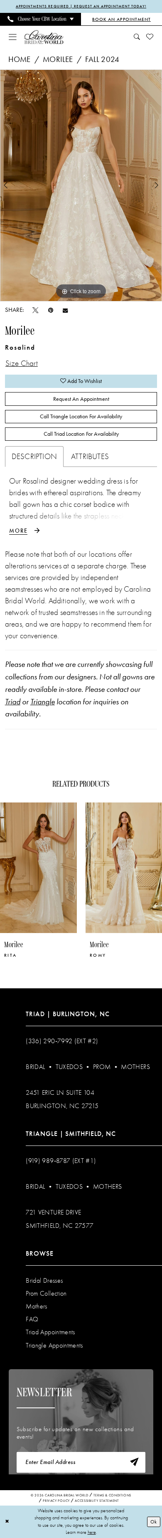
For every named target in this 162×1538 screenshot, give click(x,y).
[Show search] (136, 37)
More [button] (18, 530)
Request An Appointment (81, 398)
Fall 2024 (102, 59)
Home (19, 59)
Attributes (90, 456)
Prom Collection (46, 1293)
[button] (12, 37)
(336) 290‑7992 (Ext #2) (62, 1041)
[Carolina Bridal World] (44, 37)
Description (34, 456)
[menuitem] (40, 19)
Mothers (135, 1067)
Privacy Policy (56, 1501)
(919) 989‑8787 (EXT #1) (61, 1161)
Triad (12, 701)
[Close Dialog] (7, 1522)
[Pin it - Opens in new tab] (51, 310)
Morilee (58, 59)
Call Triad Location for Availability (81, 433)
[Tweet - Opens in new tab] (35, 310)
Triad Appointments (50, 1332)
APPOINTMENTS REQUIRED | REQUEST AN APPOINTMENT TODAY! (81, 6)
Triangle (42, 701)
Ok (153, 1521)
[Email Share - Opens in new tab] (65, 310)
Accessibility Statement (97, 1501)
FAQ (32, 1319)
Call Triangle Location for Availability (81, 416)
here (92, 1532)
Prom (101, 1067)
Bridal (35, 1067)
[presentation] (74, 867)
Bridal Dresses (44, 1280)
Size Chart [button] (21, 363)
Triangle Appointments (54, 1345)
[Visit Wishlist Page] (150, 37)
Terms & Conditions (112, 1495)
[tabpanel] (81, 185)
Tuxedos (69, 1067)
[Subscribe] (134, 1462)
